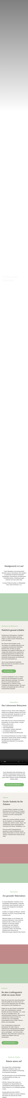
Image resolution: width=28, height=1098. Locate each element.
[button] (25, 5)
